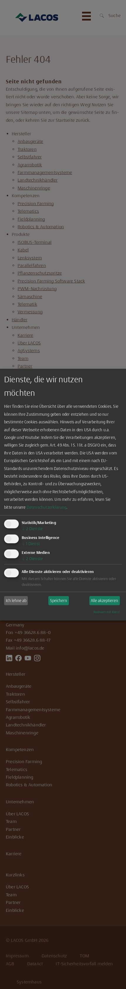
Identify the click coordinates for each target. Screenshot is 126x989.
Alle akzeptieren (104, 600)
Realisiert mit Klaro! (106, 612)
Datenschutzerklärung (47, 507)
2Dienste (32, 528)
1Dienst (31, 543)
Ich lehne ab (16, 600)
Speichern (58, 600)
